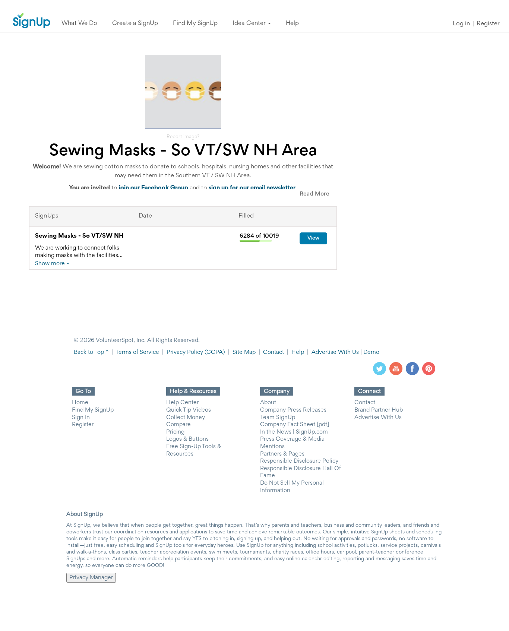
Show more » (52, 263)
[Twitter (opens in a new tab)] (379, 368)
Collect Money (185, 417)
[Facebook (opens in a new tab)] (412, 368)
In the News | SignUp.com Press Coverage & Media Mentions (294, 439)
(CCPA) (214, 352)
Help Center (182, 402)
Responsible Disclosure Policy (299, 461)
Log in (461, 24)
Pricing (175, 432)
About (268, 402)
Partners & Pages (282, 454)
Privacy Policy (185, 352)
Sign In (81, 417)
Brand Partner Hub (378, 410)
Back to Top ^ (91, 352)
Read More (314, 194)
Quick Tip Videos (188, 410)
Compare (178, 424)
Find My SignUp (93, 410)
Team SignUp (277, 417)
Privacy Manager (91, 577)
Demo (371, 352)
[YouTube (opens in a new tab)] (395, 368)
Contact (273, 352)
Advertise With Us (335, 352)
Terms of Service (137, 352)
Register (488, 24)
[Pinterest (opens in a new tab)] (428, 368)
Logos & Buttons (187, 439)
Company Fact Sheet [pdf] (294, 424)
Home (80, 402)
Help (297, 352)
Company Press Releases (293, 410)
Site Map (244, 352)
